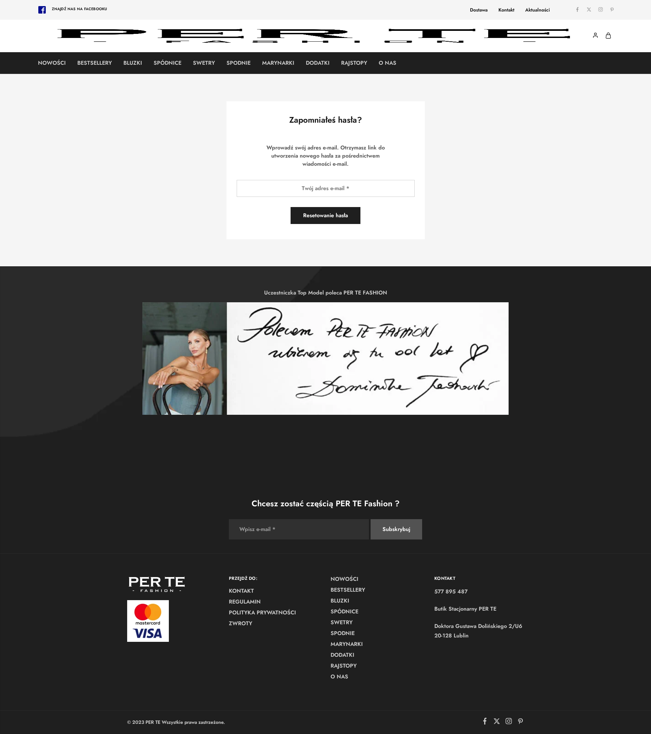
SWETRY (204, 63)
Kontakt (506, 9)
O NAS (387, 63)
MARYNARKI (278, 63)
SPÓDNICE (167, 63)
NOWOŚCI (52, 63)
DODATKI (318, 63)
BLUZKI (132, 63)
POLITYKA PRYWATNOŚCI (262, 612)
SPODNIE (238, 63)
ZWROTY (240, 623)
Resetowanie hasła (325, 215)
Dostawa (479, 9)
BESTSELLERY (94, 63)
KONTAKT (241, 591)
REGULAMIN (245, 602)
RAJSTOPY (354, 63)
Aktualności (537, 9)
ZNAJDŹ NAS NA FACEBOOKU (79, 9)
